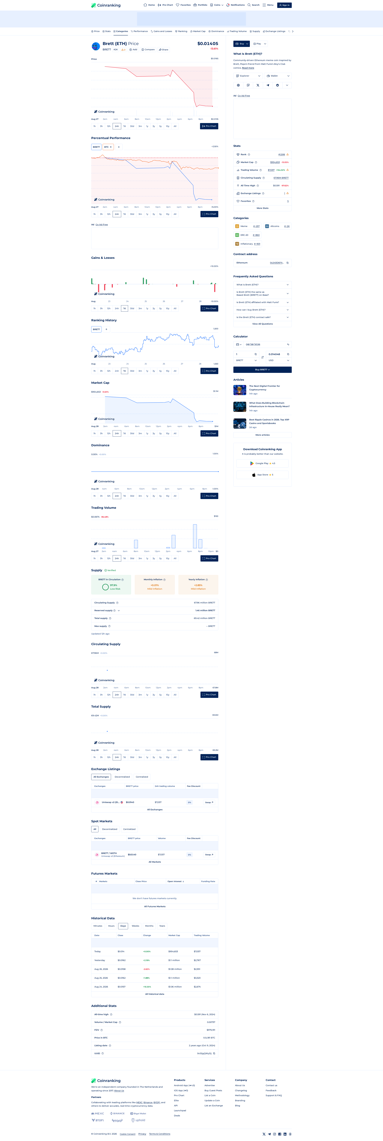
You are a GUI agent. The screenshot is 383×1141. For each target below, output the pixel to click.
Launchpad (180, 1110)
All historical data (154, 994)
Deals (177, 1115)
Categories (122, 31)
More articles (263, 435)
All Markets (155, 862)
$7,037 (271, 170)
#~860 (256, 235)
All (175, 126)
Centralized (142, 776)
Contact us (271, 1085)
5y (160, 126)
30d (132, 126)
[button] (247, 226)
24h (117, 126)
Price (97, 31)
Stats (108, 31)
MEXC (139, 1102)
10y (167, 126)
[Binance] (117, 1113)
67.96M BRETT (281, 177)
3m (140, 126)
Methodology (242, 1095)
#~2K (287, 226)
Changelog (241, 1090)
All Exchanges (101, 776)
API (176, 1105)
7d (124, 126)
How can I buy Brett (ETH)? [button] (251, 309)
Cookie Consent (127, 1134)
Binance (147, 1102)
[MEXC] (97, 1114)
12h (109, 126)
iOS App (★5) (181, 1090)
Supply (256, 31)
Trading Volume (238, 31)
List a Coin (210, 1095)
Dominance (217, 31)
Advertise (210, 1085)
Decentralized (122, 776)
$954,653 (275, 162)
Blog (237, 1105)
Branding (240, 1100)
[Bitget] (138, 1113)
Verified (111, 570)
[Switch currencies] (262, 357)
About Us (119, 1090)
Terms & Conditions (159, 1133)
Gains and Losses (163, 31)
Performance (141, 31)
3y (154, 126)
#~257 (256, 226)
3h (101, 126)
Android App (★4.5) (184, 1085)
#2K (116, 49)
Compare (150, 49)
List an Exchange (214, 1105)
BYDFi (156, 1102)
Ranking (182, 31)
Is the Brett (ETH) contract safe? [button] (254, 317)
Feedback (271, 1090)
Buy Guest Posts (213, 1090)
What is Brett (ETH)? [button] (248, 284)
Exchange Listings (275, 31)
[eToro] (117, 1120)
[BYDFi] (97, 1120)
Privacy (142, 1133)
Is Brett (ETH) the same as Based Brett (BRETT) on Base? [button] (253, 293)
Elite (176, 1100)
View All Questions (262, 323)
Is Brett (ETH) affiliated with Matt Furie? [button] (258, 302)
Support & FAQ (274, 1095)
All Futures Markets (154, 906)
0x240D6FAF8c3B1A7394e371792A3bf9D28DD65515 (277, 262)
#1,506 (281, 154)
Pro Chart (179, 1095)
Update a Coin (212, 1100)
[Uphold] (138, 1120)
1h (95, 126)
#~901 (257, 243)
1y (147, 126)
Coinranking (109, 5)
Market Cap (199, 31)
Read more (248, 68)
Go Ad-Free (102, 224)
